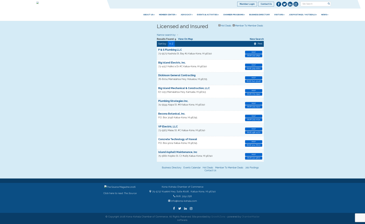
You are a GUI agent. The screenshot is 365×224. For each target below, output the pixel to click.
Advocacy (186, 15)
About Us (148, 15)
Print (260, 43)
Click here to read (120, 193)
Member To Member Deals (249, 25)
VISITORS (278, 15)
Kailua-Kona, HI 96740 (184, 191)
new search (257, 39)
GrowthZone (218, 216)
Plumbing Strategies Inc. (173, 100)
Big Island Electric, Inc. (172, 62)
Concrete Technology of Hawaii (177, 139)
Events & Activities (207, 15)
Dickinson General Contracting (176, 75)
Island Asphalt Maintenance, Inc (177, 152)
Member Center (167, 15)
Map (254, 52)
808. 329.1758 (184, 196)
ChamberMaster (251, 216)
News (324, 15)
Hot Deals (226, 25)
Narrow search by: (166, 35)
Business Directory (259, 15)
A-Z (171, 43)
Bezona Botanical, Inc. (171, 113)
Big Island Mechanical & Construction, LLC (184, 88)
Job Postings (252, 167)
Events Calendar (192, 167)
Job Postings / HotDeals (302, 15)
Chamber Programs (233, 15)
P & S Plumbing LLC (170, 49)
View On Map (185, 39)
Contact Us (210, 170)
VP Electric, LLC (168, 126)
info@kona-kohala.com (184, 201)
